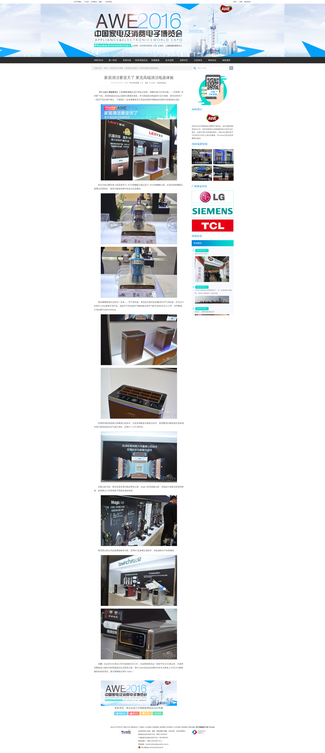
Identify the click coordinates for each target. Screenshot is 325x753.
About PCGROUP (116, 727)
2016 (98, 60)
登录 (234, 2)
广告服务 (141, 727)
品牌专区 (184, 60)
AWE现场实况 (141, 60)
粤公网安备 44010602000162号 (152, 747)
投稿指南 (156, 727)
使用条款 (163, 727)
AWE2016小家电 (116, 68)
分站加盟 (177, 727)
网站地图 (192, 727)
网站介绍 (127, 727)
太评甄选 (94, 2)
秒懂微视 (155, 60)
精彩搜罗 (226, 60)
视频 (100, 2)
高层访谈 (127, 60)
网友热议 (212, 60)
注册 (240, 2)
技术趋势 (170, 60)
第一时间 (113, 60)
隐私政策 (134, 727)
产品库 (86, 2)
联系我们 (170, 727)
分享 (159, 713)
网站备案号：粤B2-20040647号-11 (150, 741)
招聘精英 (185, 727)
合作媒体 (148, 727)
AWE (106, 68)
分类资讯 (198, 60)
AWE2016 (127, 92)
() (122, 713)
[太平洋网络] (126, 731)
